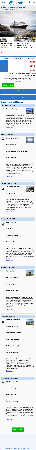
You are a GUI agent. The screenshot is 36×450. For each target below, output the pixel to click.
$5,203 (32, 70)
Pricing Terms (17, 448)
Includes (18, 58)
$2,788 (32, 62)
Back (7, 448)
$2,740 (32, 66)
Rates (6, 58)
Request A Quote (8, 85)
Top (11, 448)
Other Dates (30, 58)
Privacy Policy (26, 448)
